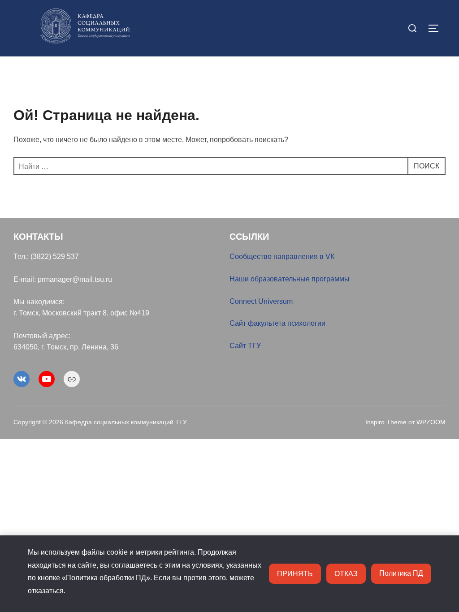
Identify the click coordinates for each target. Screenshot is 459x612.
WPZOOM (431, 422)
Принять (295, 573)
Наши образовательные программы (290, 279)
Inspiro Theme (386, 422)
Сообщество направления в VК (282, 256)
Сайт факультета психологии (277, 323)
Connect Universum (261, 301)
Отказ (346, 573)
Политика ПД (401, 573)
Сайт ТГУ (245, 345)
